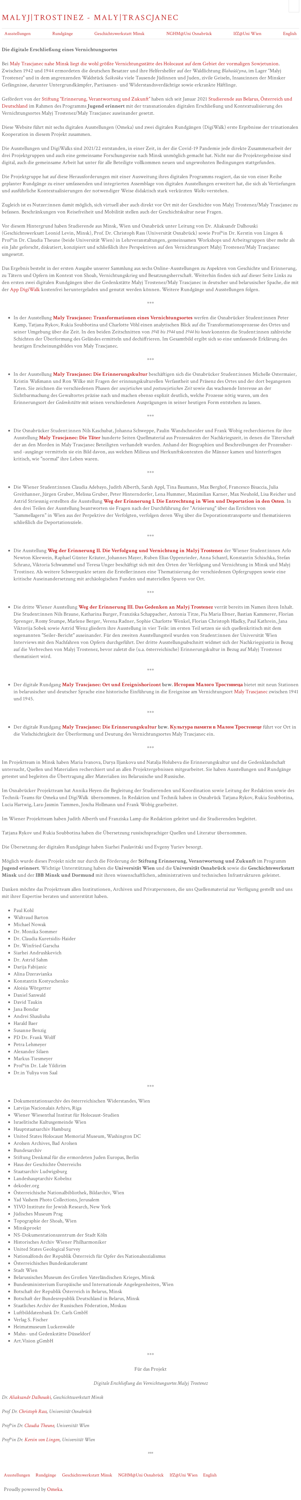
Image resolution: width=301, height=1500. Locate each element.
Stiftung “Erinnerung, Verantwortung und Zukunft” (96, 99)
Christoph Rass (33, 1411)
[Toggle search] (294, 6)
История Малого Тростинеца (208, 684)
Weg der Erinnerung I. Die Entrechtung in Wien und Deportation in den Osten (193, 501)
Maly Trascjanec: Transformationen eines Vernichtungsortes (123, 317)
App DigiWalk (25, 289)
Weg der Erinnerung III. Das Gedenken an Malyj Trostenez (145, 607)
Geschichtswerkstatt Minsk (119, 34)
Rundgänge (62, 34)
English (290, 34)
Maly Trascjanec (250, 691)
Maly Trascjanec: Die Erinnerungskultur (100, 374)
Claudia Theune (39, 1425)
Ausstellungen (17, 34)
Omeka (54, 1489)
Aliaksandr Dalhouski (30, 1397)
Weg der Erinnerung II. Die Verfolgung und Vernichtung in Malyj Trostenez (135, 550)
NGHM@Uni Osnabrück (189, 34)
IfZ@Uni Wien (247, 34)
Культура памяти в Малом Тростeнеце (216, 727)
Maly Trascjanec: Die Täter (70, 437)
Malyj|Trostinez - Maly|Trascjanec (90, 17)
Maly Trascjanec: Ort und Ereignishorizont (111, 684)
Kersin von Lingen (42, 1439)
